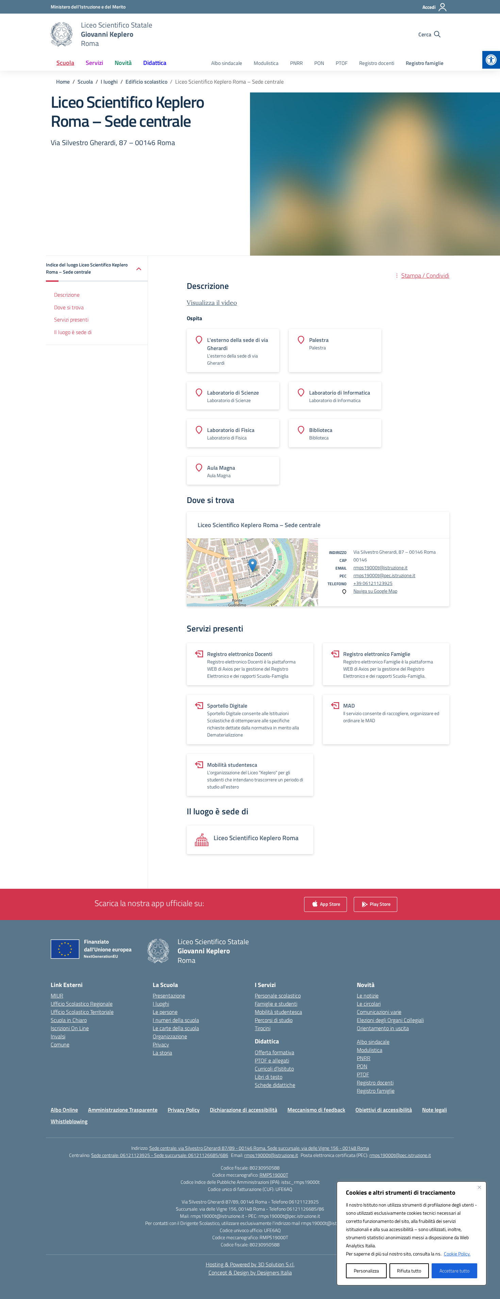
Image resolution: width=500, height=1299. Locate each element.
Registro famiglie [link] (425, 63)
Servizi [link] (94, 62)
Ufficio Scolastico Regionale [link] (82, 1004)
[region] (411, 1233)
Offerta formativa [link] (274, 1052)
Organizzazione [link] (170, 1036)
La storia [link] (162, 1053)
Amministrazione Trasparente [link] (122, 1110)
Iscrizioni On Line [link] (70, 1028)
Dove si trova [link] (69, 307)
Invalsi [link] (58, 1036)
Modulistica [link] (266, 63)
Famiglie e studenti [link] (276, 1004)
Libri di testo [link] (268, 1077)
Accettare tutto (454, 1270)
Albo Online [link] (64, 1110)
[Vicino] (479, 1187)
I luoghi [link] (161, 1004)
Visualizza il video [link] (212, 303)
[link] (491, 60)
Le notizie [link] (368, 995)
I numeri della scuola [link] (176, 1020)
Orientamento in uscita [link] (383, 1028)
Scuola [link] (65, 62)
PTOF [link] (342, 63)
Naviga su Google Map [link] (375, 590)
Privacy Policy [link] (184, 1110)
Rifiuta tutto (409, 1270)
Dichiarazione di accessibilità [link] (243, 1110)
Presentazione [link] (169, 995)
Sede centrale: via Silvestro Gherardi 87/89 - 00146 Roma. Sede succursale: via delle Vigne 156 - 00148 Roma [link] (259, 1147)
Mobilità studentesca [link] (278, 1012)
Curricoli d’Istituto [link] (274, 1068)
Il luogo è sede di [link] (72, 332)
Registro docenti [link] (376, 63)
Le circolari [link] (369, 1004)
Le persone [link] (165, 1012)
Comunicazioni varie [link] (379, 1012)
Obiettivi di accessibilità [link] (383, 1110)
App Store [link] (329, 903)
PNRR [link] (296, 63)
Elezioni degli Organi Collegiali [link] (390, 1020)
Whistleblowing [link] (69, 1121)
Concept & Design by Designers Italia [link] (250, 1272)
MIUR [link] (57, 995)
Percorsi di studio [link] (274, 1020)
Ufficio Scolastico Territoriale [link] (82, 1012)
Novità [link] (123, 62)
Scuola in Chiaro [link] (69, 1020)
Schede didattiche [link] (275, 1085)
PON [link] (319, 63)
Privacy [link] (161, 1044)
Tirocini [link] (262, 1028)
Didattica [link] (154, 62)
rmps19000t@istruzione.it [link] (380, 567)
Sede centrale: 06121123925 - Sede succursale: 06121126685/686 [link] (159, 1155)
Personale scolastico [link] (278, 995)
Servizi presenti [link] (71, 320)
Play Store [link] (379, 903)
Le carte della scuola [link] (176, 1028)
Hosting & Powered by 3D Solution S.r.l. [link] (250, 1264)
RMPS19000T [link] (274, 1174)
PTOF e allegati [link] (272, 1060)
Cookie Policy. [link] (457, 1253)
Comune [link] (60, 1044)
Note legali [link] (434, 1110)
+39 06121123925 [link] (373, 583)
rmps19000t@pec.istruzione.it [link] (384, 575)
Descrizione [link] (67, 295)
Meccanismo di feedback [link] (316, 1110)
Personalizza (366, 1270)
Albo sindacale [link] (226, 63)
